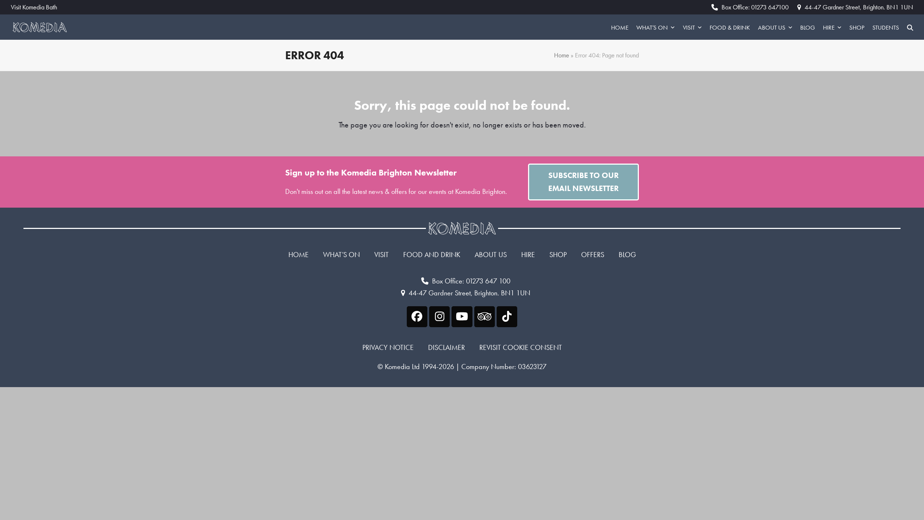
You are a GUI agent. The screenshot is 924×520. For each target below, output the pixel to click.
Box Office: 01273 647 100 (471, 281)
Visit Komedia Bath (34, 7)
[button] (910, 27)
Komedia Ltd (402, 366)
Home (561, 55)
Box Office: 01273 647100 (755, 7)
